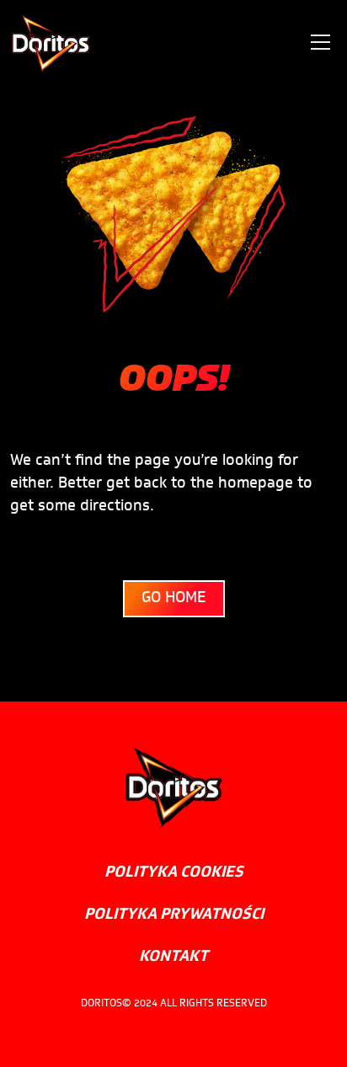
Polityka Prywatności (174, 915)
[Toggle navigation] (320, 42)
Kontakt (173, 957)
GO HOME (173, 598)
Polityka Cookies (173, 873)
